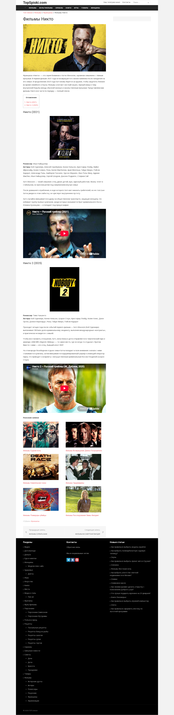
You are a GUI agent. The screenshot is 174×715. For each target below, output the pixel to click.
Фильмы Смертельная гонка (34, 483)
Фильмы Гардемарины (75, 483)
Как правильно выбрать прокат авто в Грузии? (131, 561)
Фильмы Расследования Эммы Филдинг (82, 515)
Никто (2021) (30, 102)
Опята (113, 605)
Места (27, 589)
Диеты (31, 574)
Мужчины (28, 601)
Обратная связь (73, 547)
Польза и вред (30, 620)
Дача (30, 658)
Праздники (32, 670)
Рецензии (32, 693)
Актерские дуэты (35, 681)
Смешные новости (32, 650)
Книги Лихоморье (118, 597)
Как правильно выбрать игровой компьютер (130, 601)
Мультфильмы (46, 8)
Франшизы (48, 12)
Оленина (115, 565)
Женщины (95, 8)
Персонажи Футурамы (37, 616)
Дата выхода (30, 550)
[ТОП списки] (25, 8)
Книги (68, 8)
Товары (84, 8)
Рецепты (28, 624)
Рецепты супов (34, 639)
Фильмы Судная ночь (32, 451)
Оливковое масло (118, 583)
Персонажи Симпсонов (37, 612)
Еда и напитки (30, 558)
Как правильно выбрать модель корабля (128, 547)
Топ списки (27, 12)
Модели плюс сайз (36, 566)
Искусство (28, 581)
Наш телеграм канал (111, 2)
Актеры (31, 685)
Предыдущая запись (38, 532)
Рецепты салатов (35, 635)
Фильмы (32, 8)
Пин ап (31, 597)
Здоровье (28, 570)
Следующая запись (87, 532)
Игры (76, 8)
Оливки (114, 579)
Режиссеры (33, 689)
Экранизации (33, 700)
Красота (31, 666)
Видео (27, 547)
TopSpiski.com (35, 2)
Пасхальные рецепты (37, 627)
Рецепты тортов (35, 643)
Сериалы (59, 8)
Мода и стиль (30, 593)
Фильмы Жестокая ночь (121, 569)
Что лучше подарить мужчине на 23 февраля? (131, 593)
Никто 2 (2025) (31, 105)
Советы (27, 654)
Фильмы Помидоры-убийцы (34, 515)
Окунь (113, 557)
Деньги (27, 554)
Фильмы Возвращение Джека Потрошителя (84, 451)
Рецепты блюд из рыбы (38, 631)
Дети (30, 662)
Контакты (126, 2)
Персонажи (29, 608)
